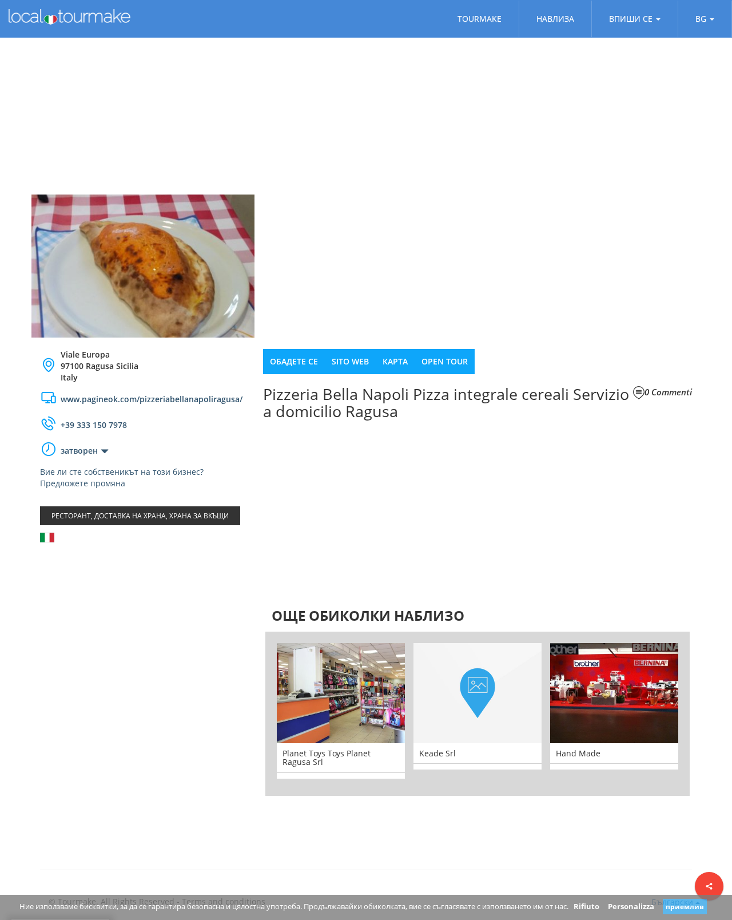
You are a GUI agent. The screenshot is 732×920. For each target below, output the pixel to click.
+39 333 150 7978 (94, 424)
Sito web (350, 361)
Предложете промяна (82, 483)
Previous (248, 713)
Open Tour (444, 361)
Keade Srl (437, 753)
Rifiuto (586, 906)
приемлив (685, 906)
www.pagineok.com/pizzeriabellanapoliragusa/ (151, 399)
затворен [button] (79, 450)
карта (395, 361)
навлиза (555, 18)
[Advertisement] (143, 642)
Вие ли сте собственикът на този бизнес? (122, 471)
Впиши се (631, 18)
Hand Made (578, 753)
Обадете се (294, 361)
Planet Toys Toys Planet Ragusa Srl (327, 757)
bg (700, 18)
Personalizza (631, 906)
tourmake (480, 18)
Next (706, 713)
